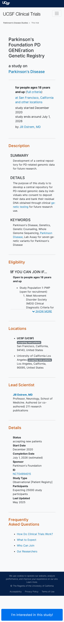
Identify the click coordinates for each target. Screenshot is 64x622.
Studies (15, 23)
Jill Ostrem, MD (30, 127)
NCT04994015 (22, 473)
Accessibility (16, 591)
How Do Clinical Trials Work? (35, 534)
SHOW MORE (43, 311)
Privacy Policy (31, 591)
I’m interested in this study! (32, 615)
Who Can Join (25, 545)
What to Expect (26, 539)
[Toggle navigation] (56, 13)
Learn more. (32, 582)
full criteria (34, 92)
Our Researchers (27, 551)
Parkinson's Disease (27, 71)
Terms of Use (48, 591)
